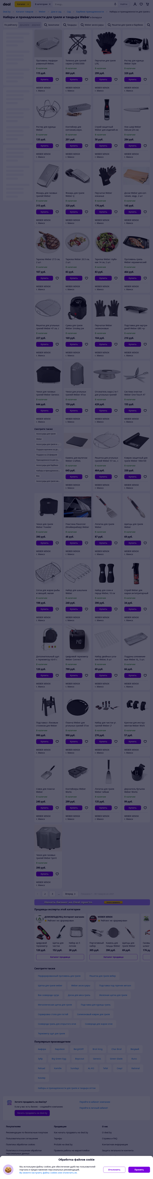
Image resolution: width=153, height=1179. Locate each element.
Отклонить (114, 1169)
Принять (139, 1169)
